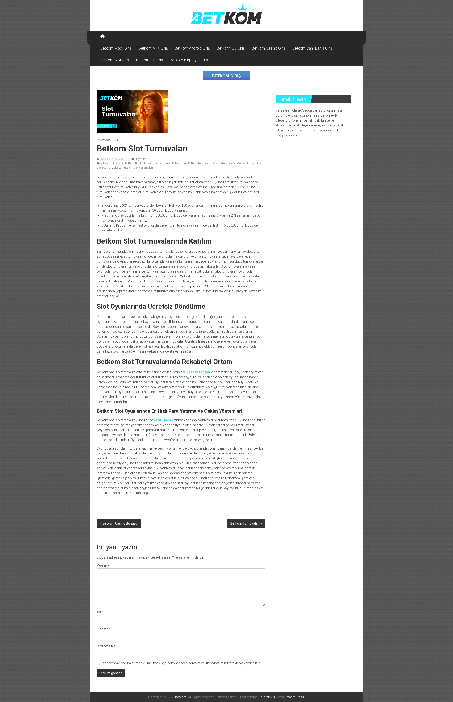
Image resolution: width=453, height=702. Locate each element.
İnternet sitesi (106, 646)
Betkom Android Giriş (192, 48)
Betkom (103, 126)
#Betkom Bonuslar (112, 163)
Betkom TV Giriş (149, 60)
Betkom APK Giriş (153, 48)
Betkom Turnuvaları (245, 523)
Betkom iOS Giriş (231, 48)
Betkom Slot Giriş (114, 60)
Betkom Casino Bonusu (120, 523)
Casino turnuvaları (224, 163)
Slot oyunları (104, 167)
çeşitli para (162, 420)
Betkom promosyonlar (157, 163)
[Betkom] (103, 36)
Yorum (103, 566)
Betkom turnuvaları (200, 163)
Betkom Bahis (133, 163)
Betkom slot (179, 163)
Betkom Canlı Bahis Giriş (312, 48)
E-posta (104, 629)
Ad (100, 612)
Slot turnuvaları (122, 167)
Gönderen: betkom (112, 159)
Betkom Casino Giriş (268, 48)
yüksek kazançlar (196, 372)
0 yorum (141, 159)
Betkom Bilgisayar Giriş (189, 60)
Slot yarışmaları (143, 167)
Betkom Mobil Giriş (115, 48)
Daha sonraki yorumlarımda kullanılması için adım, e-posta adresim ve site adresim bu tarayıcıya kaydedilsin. (181, 663)
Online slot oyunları (249, 163)
